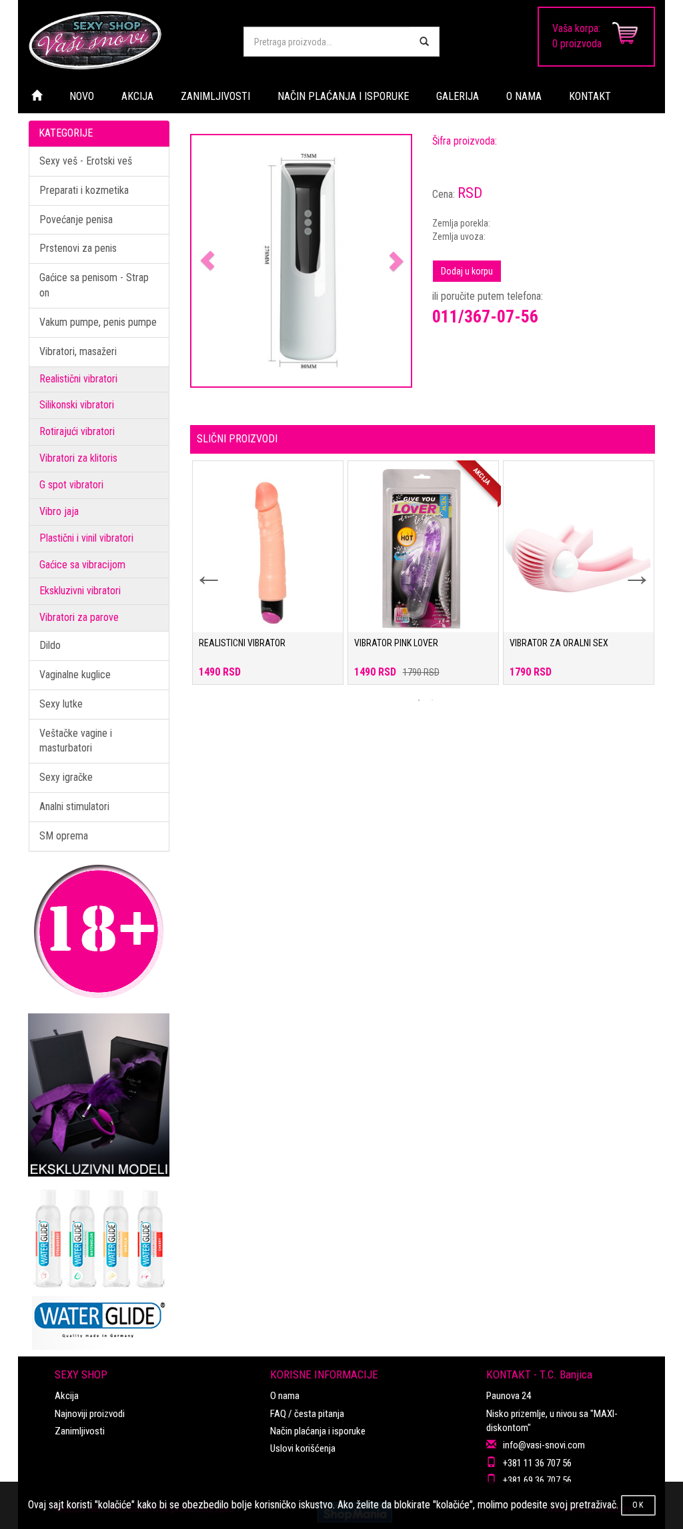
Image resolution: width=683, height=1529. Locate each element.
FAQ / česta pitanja (307, 1414)
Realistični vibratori (78, 378)
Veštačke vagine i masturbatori (75, 741)
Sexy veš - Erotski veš (85, 161)
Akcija (67, 1396)
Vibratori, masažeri (78, 351)
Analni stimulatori (74, 806)
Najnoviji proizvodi (90, 1414)
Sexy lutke (61, 704)
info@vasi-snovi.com (544, 1445)
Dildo (50, 645)
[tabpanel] (268, 579)
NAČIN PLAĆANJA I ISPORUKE (343, 96)
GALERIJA (457, 96)
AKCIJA (137, 96)
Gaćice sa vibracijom (82, 564)
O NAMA (524, 96)
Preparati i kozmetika (84, 190)
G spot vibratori (71, 484)
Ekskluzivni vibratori (80, 590)
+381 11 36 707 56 (537, 1463)
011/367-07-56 (485, 316)
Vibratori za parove (79, 617)
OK (638, 1505)
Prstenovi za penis (78, 248)
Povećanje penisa (76, 219)
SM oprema (63, 835)
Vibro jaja (59, 511)
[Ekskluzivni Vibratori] (99, 1095)
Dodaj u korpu (467, 271)
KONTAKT (590, 96)
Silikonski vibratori (76, 404)
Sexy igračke (66, 777)
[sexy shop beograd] (125, 40)
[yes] (424, 42)
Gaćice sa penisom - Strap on (94, 285)
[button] (207, 260)
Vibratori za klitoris (78, 458)
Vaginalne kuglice (75, 674)
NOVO (81, 96)
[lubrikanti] (99, 1263)
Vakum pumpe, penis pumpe (98, 322)
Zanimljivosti (80, 1431)
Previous (200, 567)
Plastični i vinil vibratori (86, 538)
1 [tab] (419, 700)
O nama (284, 1396)
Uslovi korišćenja (302, 1448)
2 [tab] (432, 700)
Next (628, 567)
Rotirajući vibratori (77, 431)
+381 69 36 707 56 (537, 1480)
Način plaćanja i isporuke (318, 1431)
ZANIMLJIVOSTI (215, 96)
